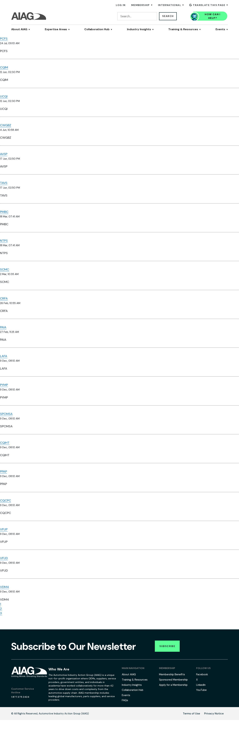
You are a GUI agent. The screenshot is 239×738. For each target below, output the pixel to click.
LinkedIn (201, 685)
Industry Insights (139, 29)
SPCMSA (6, 414)
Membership (140, 5)
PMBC (4, 212)
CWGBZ (5, 125)
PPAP (3, 471)
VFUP (4, 529)
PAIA (3, 327)
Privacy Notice (214, 713)
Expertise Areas (56, 29)
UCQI (4, 96)
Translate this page (209, 5)
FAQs (125, 700)
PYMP (4, 385)
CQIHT (4, 443)
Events (220, 29)
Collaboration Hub (97, 29)
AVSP (3, 154)
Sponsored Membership (173, 679)
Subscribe (167, 646)
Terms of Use (191, 713)
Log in (120, 5)
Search (168, 16)
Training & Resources (183, 29)
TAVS (3, 183)
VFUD (4, 558)
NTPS (4, 241)
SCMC (4, 269)
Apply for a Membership (173, 685)
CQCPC (5, 500)
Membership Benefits (172, 674)
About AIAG (19, 29)
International (169, 5)
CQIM (4, 67)
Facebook (202, 674)
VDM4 (4, 587)
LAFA (3, 356)
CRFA (4, 298)
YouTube (201, 690)
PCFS (4, 38)
